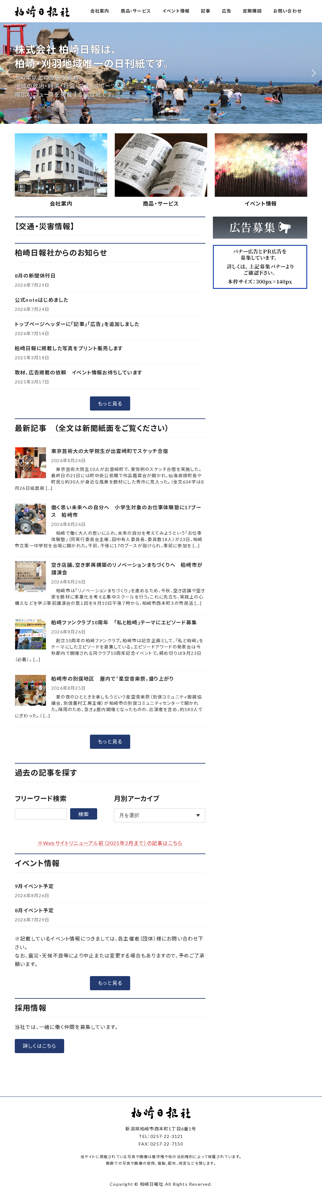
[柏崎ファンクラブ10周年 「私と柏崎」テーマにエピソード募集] (30, 634)
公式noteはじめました (41, 300)
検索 (83, 814)
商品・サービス (161, 203)
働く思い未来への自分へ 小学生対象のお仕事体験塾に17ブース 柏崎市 (126, 511)
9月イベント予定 (34, 886)
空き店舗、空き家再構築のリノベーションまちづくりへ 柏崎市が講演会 (127, 568)
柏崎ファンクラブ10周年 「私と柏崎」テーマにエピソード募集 (124, 622)
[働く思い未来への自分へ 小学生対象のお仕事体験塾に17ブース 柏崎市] (30, 519)
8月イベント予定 (34, 910)
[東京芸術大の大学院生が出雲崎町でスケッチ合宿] (30, 463)
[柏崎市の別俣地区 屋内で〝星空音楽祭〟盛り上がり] (30, 691)
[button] (137, 119)
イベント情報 (261, 203)
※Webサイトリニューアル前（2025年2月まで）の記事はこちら (110, 843)
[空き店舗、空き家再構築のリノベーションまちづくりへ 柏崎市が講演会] (30, 577)
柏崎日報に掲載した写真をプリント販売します (69, 348)
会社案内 (61, 203)
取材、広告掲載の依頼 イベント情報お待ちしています (78, 372)
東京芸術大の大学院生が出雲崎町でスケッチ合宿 (109, 451)
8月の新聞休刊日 (35, 276)
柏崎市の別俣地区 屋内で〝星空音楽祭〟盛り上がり (112, 679)
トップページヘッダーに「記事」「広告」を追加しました (77, 324)
